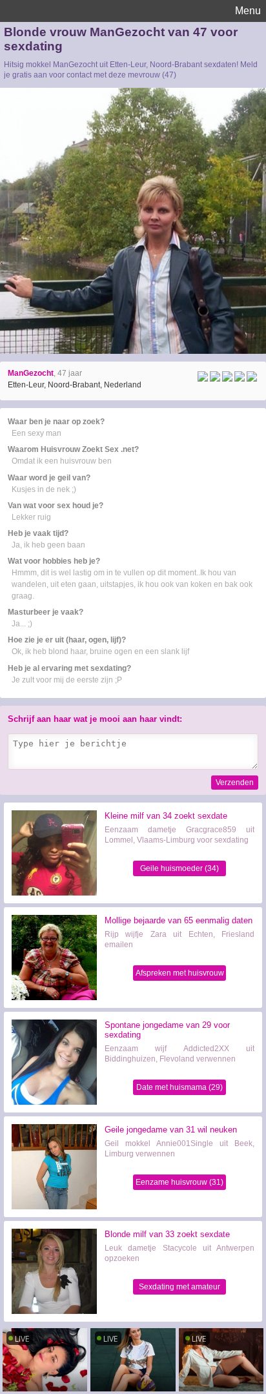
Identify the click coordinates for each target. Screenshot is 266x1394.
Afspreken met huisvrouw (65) (180, 975)
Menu (248, 10)
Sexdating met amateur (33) (179, 1288)
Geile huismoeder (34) (179, 868)
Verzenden (235, 782)
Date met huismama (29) (179, 1087)
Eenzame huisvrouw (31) (179, 1182)
